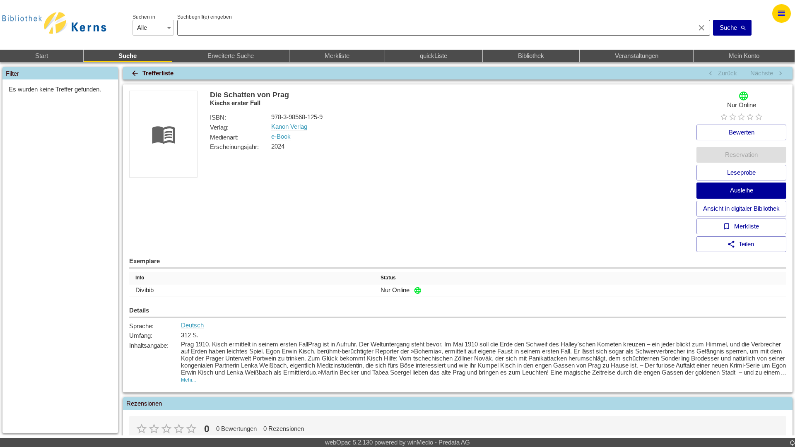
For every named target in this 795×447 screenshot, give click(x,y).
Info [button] (139, 278)
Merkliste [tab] (337, 55)
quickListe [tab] (433, 55)
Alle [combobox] (142, 27)
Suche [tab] (127, 55)
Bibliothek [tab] (531, 55)
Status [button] (388, 278)
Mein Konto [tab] (744, 55)
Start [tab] (41, 55)
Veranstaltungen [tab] (636, 55)
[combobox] (434, 27)
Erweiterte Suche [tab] (230, 55)
